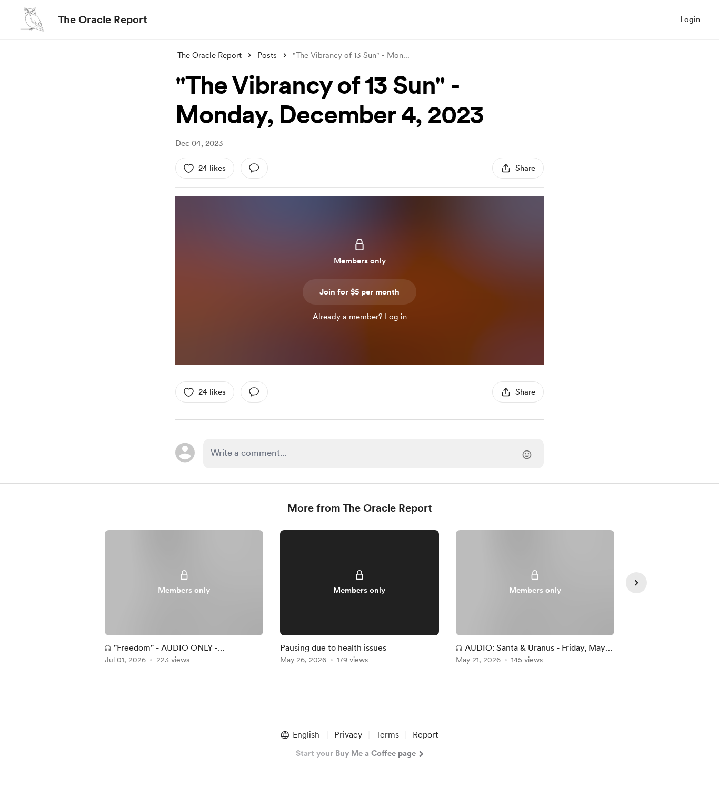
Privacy (348, 735)
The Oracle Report (102, 19)
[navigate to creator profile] (32, 19)
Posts (267, 55)
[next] (636, 582)
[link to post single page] (184, 599)
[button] (299, 735)
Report (425, 735)
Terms (387, 735)
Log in (396, 316)
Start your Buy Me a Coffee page (356, 753)
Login (690, 19)
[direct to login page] (373, 453)
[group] (184, 599)
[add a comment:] (254, 168)
